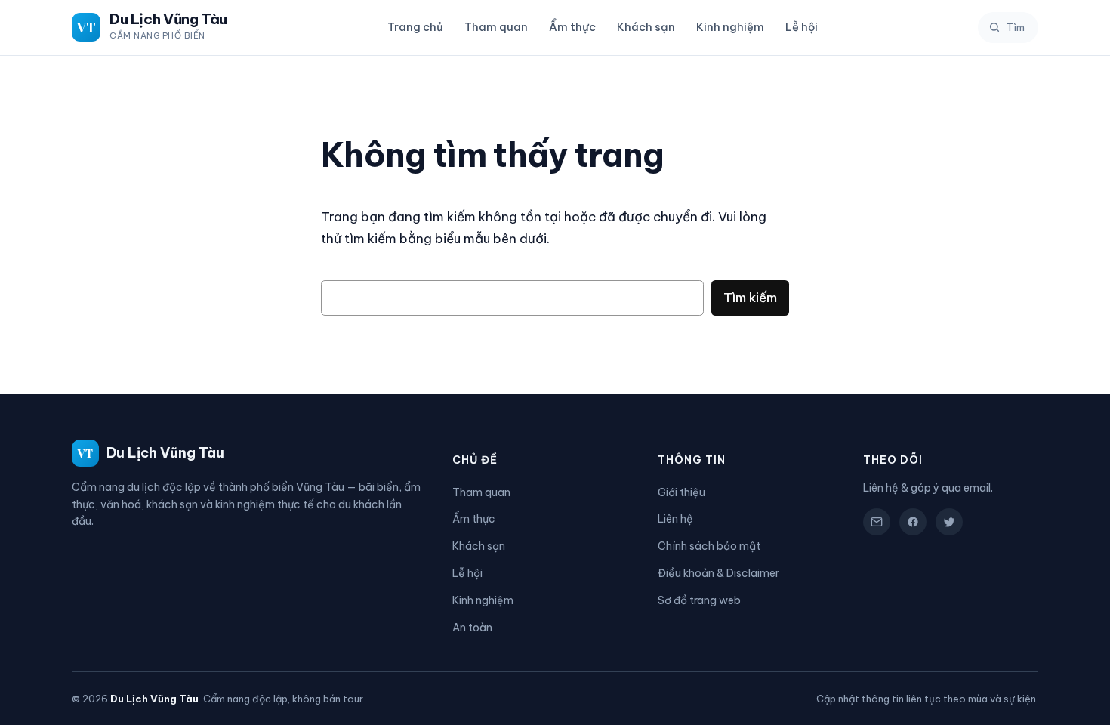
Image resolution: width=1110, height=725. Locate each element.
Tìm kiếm (750, 297)
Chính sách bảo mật (709, 546)
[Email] (876, 521)
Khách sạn (646, 27)
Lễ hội (801, 27)
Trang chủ (415, 27)
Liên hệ (675, 519)
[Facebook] (913, 521)
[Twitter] (949, 521)
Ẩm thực (572, 27)
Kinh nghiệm (730, 27)
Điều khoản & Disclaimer (718, 573)
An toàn (472, 627)
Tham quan (496, 27)
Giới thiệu (681, 492)
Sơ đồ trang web (699, 600)
